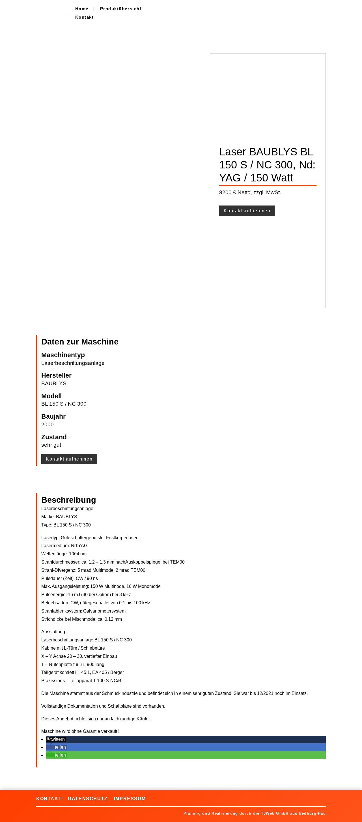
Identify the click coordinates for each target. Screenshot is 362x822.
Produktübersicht (121, 9)
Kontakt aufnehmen (247, 210)
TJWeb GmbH (275, 813)
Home (82, 9)
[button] (56, 739)
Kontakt (84, 17)
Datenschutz (88, 798)
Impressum (130, 798)
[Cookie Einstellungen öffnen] (12, 814)
